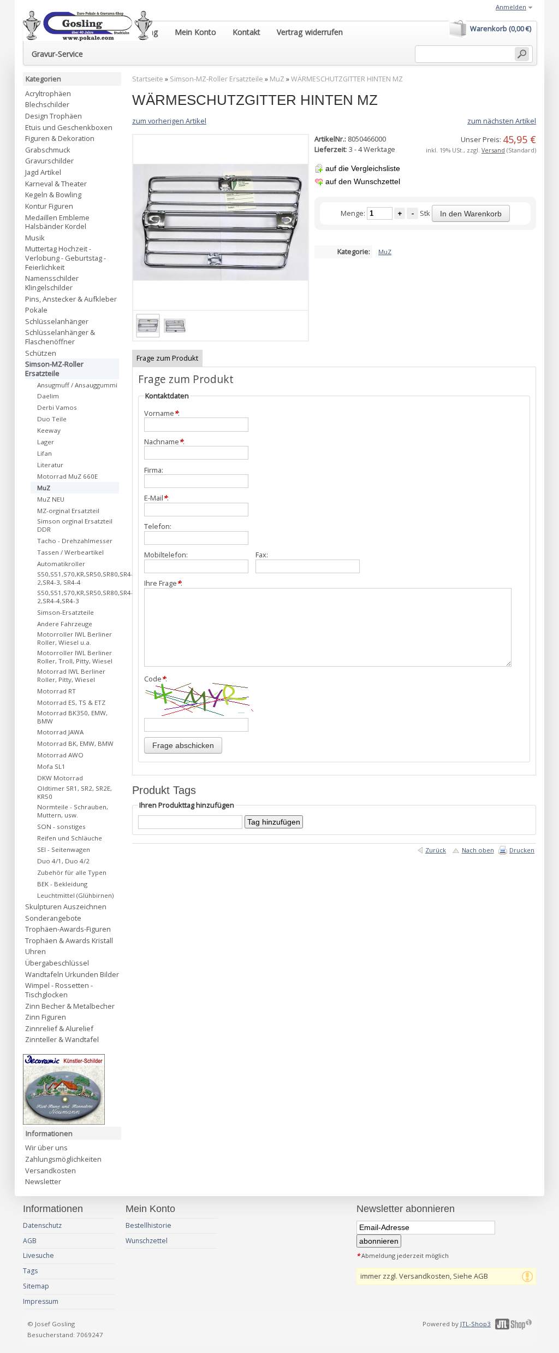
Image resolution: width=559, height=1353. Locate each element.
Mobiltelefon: (166, 555)
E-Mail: (156, 498)
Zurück (435, 850)
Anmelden (511, 7)
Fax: (261, 555)
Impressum (40, 1301)
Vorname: (162, 413)
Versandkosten (50, 1170)
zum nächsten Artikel (501, 121)
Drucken (521, 850)
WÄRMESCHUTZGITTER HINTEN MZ (347, 79)
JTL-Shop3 (475, 1324)
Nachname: (164, 441)
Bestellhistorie (148, 1225)
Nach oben (478, 850)
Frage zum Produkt (167, 358)
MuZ (277, 79)
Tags (30, 1270)
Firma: (153, 470)
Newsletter (43, 1181)
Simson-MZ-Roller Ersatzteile (216, 79)
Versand (493, 150)
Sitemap (36, 1286)
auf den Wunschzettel (362, 181)
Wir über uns (46, 1147)
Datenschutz (42, 1225)
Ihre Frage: (163, 583)
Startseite (147, 79)
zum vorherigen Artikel (169, 121)
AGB (30, 1240)
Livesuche (38, 1255)
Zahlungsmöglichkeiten (63, 1159)
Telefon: (157, 526)
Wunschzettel (147, 1240)
